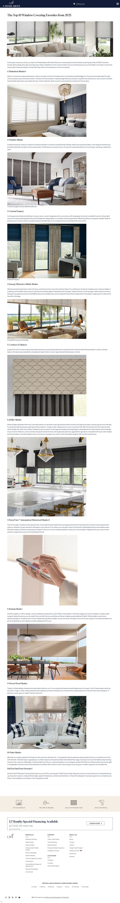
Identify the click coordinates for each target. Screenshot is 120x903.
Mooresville (85, 886)
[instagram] (9, 897)
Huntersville (75, 886)
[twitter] (12, 897)
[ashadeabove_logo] (11, 2)
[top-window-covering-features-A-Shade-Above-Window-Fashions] (60, 22)
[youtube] (19, 897)
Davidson (59, 886)
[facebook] (6, 897)
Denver (67, 886)
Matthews (51, 886)
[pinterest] (16, 897)
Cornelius (80, 4)
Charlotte (42, 886)
